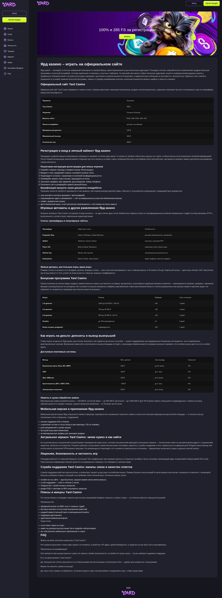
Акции (10, 62)
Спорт (10, 34)
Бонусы (10, 40)
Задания (10, 57)
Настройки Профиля (15, 68)
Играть (127, 36)
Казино (10, 29)
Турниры (11, 51)
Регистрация (14, 20)
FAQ (9, 74)
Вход (14, 13)
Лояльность (12, 45)
